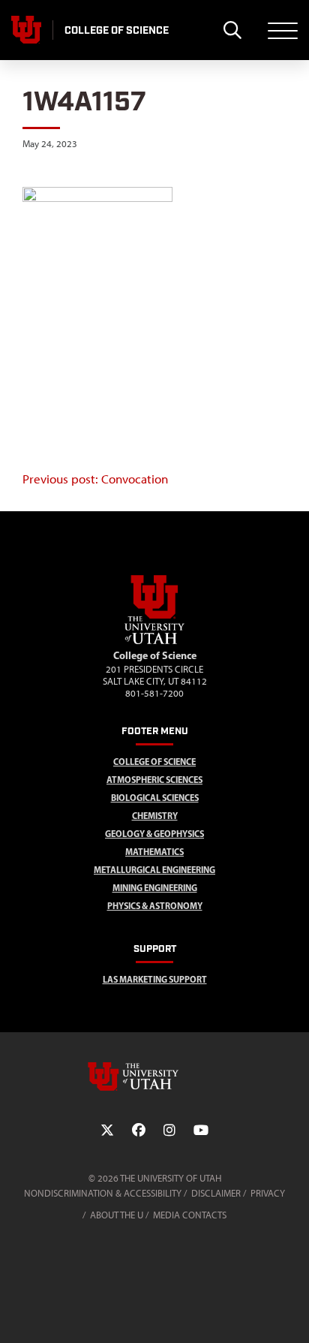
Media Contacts (189, 1215)
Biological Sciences (155, 797)
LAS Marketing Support (155, 979)
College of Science (154, 761)
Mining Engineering (154, 887)
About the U (116, 1215)
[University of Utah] (154, 1076)
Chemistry (155, 815)
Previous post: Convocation (95, 478)
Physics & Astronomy (154, 905)
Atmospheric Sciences (154, 779)
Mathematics (154, 851)
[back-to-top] (291, 1313)
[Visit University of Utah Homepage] (26, 30)
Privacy (267, 1193)
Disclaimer (216, 1193)
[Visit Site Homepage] (154, 641)
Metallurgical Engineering (154, 869)
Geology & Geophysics (154, 833)
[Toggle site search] (232, 30)
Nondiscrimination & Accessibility (103, 1193)
